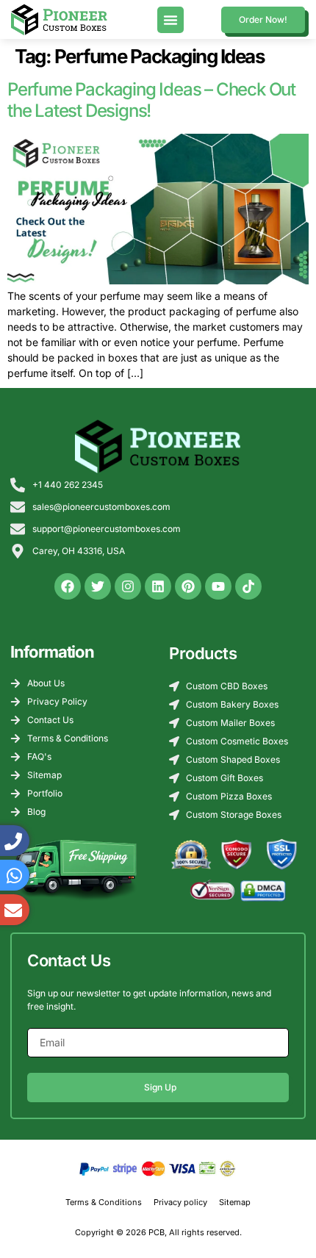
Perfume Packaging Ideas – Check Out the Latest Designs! (151, 100)
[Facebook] (67, 586)
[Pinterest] (188, 586)
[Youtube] (218, 586)
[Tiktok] (248, 586)
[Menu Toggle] (170, 20)
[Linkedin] (158, 586)
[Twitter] (98, 586)
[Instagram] (128, 586)
